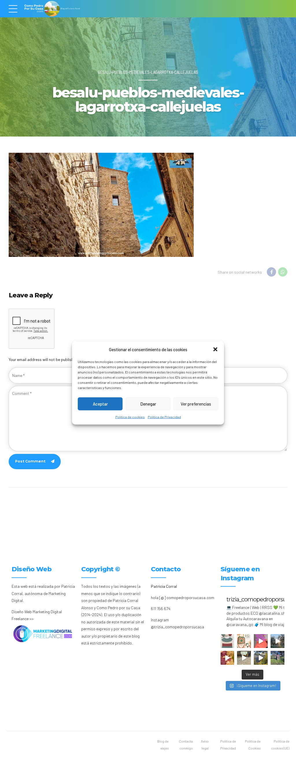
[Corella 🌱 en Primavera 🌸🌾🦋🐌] (277, 641)
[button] (215, 349)
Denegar (148, 403)
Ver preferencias (196, 403)
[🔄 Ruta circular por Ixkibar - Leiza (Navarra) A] (244, 658)
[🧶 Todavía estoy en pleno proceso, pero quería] (227, 641)
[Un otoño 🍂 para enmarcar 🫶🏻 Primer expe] (227, 658)
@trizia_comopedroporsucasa (177, 626)
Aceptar (100, 403)
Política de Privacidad (164, 417)
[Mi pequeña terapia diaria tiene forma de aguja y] (261, 641)
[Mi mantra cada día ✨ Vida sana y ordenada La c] (277, 658)
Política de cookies (130, 417)
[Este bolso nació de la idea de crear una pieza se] (244, 641)
